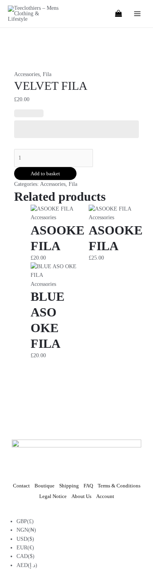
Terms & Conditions (119, 486)
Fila (47, 74)
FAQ (88, 486)
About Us (81, 496)
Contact (21, 486)
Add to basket (45, 173)
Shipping (69, 486)
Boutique (45, 486)
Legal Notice (53, 496)
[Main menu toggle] (137, 14)
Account (105, 496)
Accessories (27, 74)
